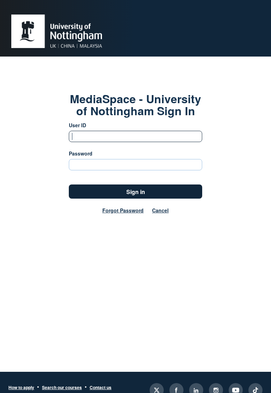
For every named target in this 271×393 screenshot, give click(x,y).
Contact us (101, 388)
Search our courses (62, 388)
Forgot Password (123, 210)
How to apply (21, 388)
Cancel (160, 210)
